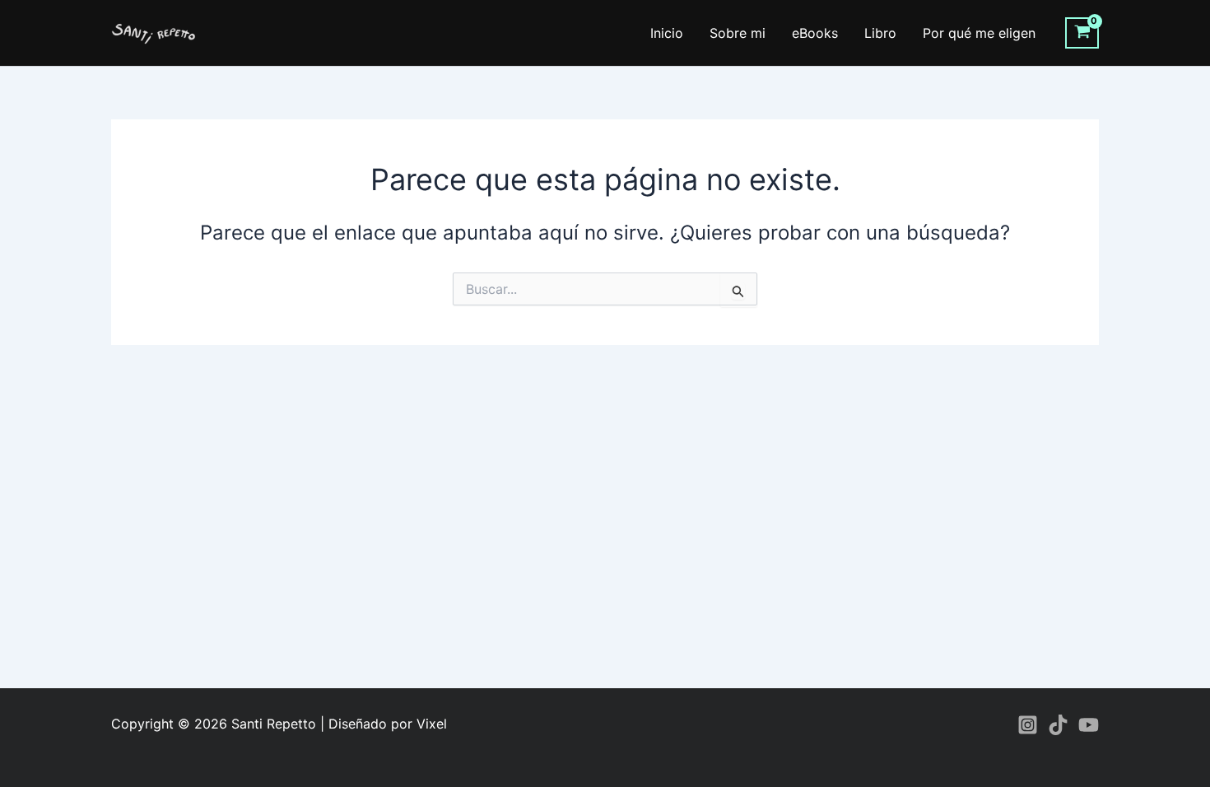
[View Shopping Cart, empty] (1082, 33)
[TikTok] (1058, 725)
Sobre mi (738, 33)
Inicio (666, 33)
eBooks (815, 33)
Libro (880, 33)
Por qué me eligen (979, 33)
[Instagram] (1027, 725)
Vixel (432, 723)
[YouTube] (1088, 725)
